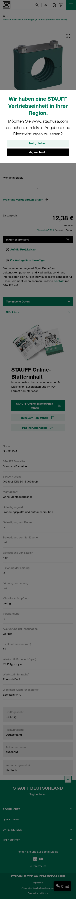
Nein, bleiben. (38, 143)
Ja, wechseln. (38, 152)
